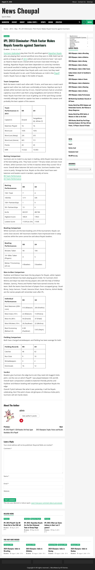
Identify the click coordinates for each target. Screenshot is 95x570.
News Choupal (20, 10)
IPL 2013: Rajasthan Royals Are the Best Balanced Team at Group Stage (33, 525)
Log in (70, 144)
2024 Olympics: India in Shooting (78, 87)
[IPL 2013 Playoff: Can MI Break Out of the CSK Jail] (13, 518)
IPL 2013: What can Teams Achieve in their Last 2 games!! (53, 525)
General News (53, 544)
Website (6, 491)
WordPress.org (73, 156)
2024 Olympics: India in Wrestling (79, 53)
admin (7, 49)
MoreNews (54, 568)
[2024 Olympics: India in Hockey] (81, 544)
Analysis (6, 36)
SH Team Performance (12, 179)
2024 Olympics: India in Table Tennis (79, 69)
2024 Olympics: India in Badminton (79, 83)
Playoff (56, 73)
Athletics (59, 22)
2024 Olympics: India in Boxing (78, 61)
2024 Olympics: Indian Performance (79, 95)
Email (6, 484)
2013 (25, 59)
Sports (43, 22)
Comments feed (73, 152)
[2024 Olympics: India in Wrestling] (14, 544)
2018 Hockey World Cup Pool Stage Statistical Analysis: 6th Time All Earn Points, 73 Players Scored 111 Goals (80, 123)
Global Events (32, 22)
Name (6, 476)
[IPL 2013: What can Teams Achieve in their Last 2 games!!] (53, 518)
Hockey (22, 22)
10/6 (23, 131)
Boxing (50, 22)
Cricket (14, 22)
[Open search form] (79, 22)
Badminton (5, 22)
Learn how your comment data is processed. (46, 503)
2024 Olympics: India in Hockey (78, 65)
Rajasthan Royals (55, 53)
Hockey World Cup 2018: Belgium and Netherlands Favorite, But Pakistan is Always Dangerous (80, 107)
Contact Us (82, 2)
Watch (90, 22)
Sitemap (90, 2)
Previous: (18, 430)
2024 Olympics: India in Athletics (78, 57)
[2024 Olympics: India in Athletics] (36, 544)
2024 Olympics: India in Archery (78, 91)
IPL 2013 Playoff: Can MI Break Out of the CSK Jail (12, 524)
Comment (8, 448)
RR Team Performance (12, 176)
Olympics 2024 (8, 544)
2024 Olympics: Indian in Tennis (78, 79)
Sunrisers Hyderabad (12, 53)
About (74, 2)
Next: (49, 428)
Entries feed (72, 148)
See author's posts (29, 416)
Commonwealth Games (78, 37)
